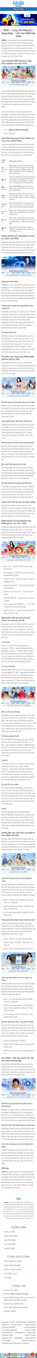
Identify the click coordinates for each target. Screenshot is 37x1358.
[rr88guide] (18, 3)
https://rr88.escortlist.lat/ (18, 130)
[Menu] (3, 3)
